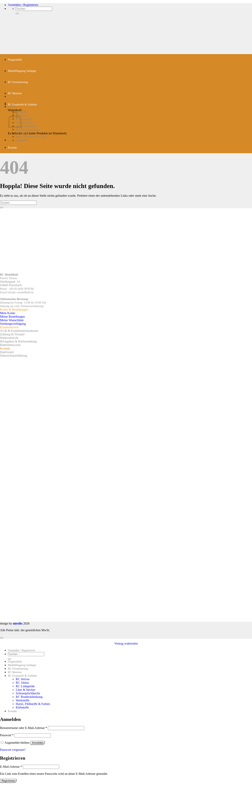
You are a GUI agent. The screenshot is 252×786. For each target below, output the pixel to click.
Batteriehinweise (10, 345)
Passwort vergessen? (13, 749)
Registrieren (8, 780)
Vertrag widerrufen (126, 643)
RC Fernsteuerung (18, 82)
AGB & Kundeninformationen (19, 330)
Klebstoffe (21, 140)
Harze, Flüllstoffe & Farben (31, 136)
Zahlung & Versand (12, 334)
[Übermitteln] (17, 13)
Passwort (7, 735)
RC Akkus (22, 682)
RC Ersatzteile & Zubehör (22, 104)
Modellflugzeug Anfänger (22, 70)
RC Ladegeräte (24, 119)
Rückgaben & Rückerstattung (18, 341)
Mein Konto (7, 313)
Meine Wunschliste (12, 320)
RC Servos (22, 679)
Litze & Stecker (24, 122)
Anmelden (37, 742)
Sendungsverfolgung (13, 323)
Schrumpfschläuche (26, 126)
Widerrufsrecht (9, 337)
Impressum (7, 352)
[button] (23, 4)
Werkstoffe (22, 133)
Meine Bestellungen (12, 316)
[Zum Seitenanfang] (1, 637)
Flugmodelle (15, 59)
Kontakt (12, 147)
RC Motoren (15, 93)
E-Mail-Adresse (11, 766)
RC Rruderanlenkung (27, 129)
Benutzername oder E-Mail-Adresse (23, 728)
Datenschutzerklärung (13, 355)
